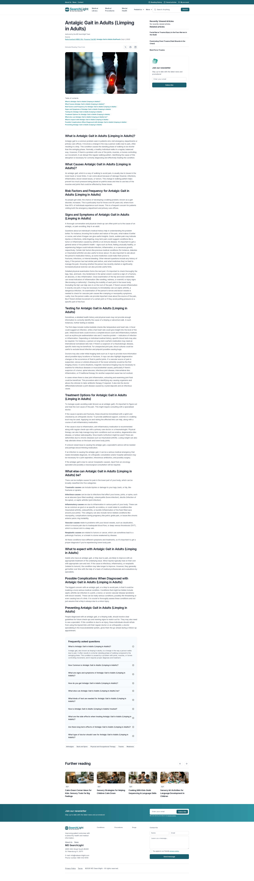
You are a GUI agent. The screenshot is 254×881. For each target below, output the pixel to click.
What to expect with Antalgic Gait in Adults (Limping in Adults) (86, 119)
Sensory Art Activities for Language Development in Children (141, 793)
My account (185, 2)
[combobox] (168, 9)
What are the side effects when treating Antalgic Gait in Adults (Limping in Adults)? (99, 717)
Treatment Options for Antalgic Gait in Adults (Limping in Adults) (87, 114)
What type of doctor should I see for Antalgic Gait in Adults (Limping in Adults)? (98, 736)
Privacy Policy (70, 868)
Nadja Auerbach (74, 39)
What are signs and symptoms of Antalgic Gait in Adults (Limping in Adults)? (96, 674)
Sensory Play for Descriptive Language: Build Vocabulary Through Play (173, 793)
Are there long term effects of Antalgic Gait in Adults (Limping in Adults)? (99, 727)
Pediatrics (138, 10)
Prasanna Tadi (90, 39)
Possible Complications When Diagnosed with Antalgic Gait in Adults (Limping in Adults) (96, 122)
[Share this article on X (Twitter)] (125, 47)
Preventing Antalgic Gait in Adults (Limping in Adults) (83, 125)
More (148, 10)
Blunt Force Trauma (157, 50)
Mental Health (124, 9)
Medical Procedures (109, 9)
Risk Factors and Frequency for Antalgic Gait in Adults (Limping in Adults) (90, 106)
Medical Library (95, 9)
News (74, 2)
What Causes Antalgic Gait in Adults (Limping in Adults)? (84, 104)
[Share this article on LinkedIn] (135, 47)
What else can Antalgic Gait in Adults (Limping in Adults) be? (86, 117)
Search (185, 9)
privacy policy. (172, 815)
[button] (180, 763)
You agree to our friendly (166, 851)
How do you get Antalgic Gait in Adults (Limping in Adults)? (93, 683)
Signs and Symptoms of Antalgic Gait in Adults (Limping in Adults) (88, 109)
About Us (68, 2)
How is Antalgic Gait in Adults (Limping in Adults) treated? (92, 709)
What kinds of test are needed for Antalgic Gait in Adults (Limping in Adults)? (97, 699)
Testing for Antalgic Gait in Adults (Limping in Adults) (83, 112)
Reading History (156, 2)
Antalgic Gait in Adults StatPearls (109, 39)
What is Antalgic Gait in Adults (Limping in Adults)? (82, 101)
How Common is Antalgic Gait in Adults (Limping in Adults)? (93, 665)
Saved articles (171, 2)
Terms (80, 868)
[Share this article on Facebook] (130, 47)
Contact (80, 2)
